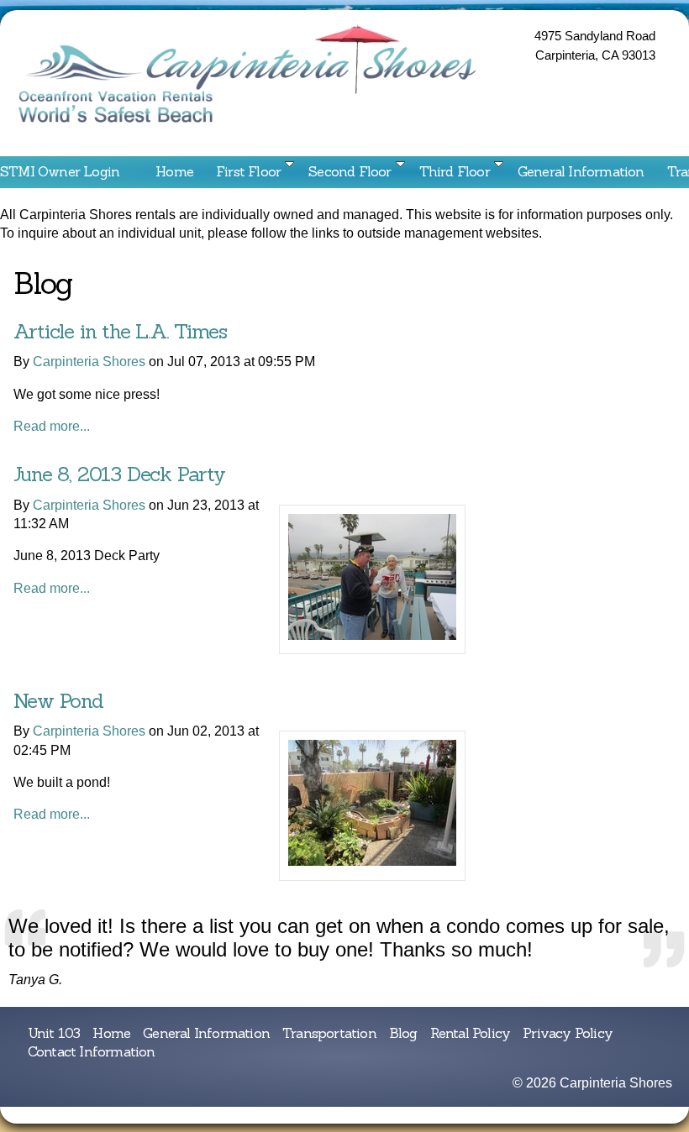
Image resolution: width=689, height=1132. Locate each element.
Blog (403, 1033)
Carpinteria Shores (89, 361)
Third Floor (454, 171)
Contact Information (64, 196)
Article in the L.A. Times (119, 331)
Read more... (51, 426)
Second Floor (349, 171)
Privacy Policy (568, 1033)
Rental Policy (470, 1033)
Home (174, 171)
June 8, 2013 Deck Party (118, 474)
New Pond (58, 701)
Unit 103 (54, 1033)
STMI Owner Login (59, 171)
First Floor (248, 171)
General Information (581, 171)
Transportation (329, 1033)
